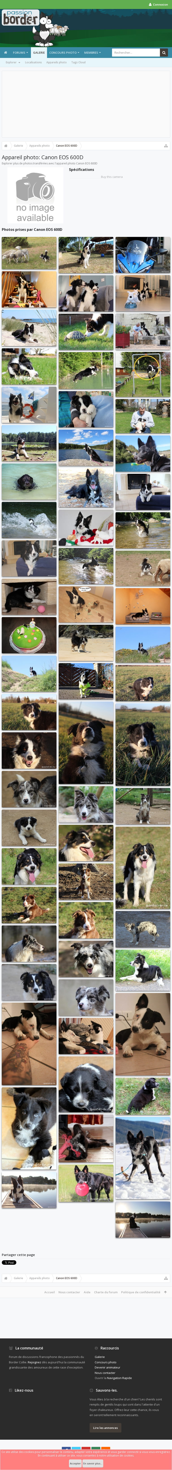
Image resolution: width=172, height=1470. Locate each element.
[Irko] (29, 789)
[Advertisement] (86, 104)
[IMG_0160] (29, 366)
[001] (86, 293)
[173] (143, 331)
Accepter (75, 1463)
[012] (86, 255)
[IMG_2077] (86, 528)
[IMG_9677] (143, 453)
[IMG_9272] (86, 1183)
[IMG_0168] (143, 416)
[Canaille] (29, 750)
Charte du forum (106, 1292)
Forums (19, 53)
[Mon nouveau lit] (143, 606)
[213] (143, 1219)
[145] (86, 448)
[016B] (143, 374)
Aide (87, 1292)
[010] (86, 681)
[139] (29, 674)
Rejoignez (34, 1362)
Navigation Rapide (119, 1378)
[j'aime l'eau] (86, 566)
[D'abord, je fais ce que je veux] (29, 597)
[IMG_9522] (29, 482)
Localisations (33, 62)
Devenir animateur (107, 1367)
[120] (29, 405)
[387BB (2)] (29, 253)
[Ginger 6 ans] (29, 635)
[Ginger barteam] (143, 255)
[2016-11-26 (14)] (29, 1044)
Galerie (39, 53)
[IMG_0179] (86, 332)
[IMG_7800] (86, 1084)
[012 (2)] (29, 289)
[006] (143, 293)
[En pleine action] (143, 568)
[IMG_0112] (143, 492)
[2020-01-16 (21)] (86, 743)
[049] (29, 520)
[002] (86, 409)
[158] (143, 645)
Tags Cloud (78, 62)
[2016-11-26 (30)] (86, 1036)
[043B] (29, 328)
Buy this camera (112, 177)
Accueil (49, 1292)
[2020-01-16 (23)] (143, 744)
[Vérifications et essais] (86, 604)
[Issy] (86, 959)
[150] (86, 643)
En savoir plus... (92, 1463)
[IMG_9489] (86, 487)
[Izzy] (143, 929)
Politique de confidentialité (140, 1292)
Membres (91, 53)
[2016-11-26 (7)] (143, 1034)
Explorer (11, 62)
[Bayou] (86, 881)
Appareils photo (56, 62)
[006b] (29, 558)
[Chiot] (29, 828)
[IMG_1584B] (86, 370)
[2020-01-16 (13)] (143, 683)
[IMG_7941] (143, 1096)
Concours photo (63, 53)
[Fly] (86, 843)
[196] (29, 443)
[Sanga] (143, 970)
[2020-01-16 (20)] (29, 712)
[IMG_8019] (29, 1128)
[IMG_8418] (86, 1138)
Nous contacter (69, 1292)
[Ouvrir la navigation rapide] (166, 145)
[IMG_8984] (143, 1158)
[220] (29, 1190)
